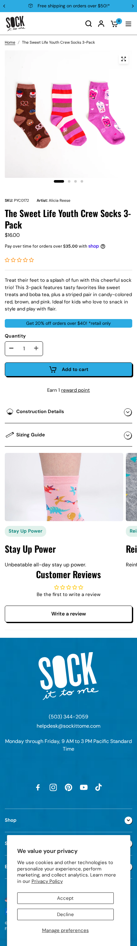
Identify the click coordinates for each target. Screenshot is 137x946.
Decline (65, 914)
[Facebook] (38, 787)
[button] (19, 260)
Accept (65, 898)
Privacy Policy (47, 881)
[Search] (88, 23)
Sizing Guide (30, 435)
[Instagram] (53, 787)
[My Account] (101, 23)
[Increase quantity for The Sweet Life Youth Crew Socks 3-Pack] (36, 348)
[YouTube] (84, 787)
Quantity (15, 336)
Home (10, 42)
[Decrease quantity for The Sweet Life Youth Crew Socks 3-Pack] (11, 348)
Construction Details (40, 411)
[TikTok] (99, 787)
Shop (11, 820)
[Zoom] (123, 59)
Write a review (68, 613)
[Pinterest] (68, 787)
